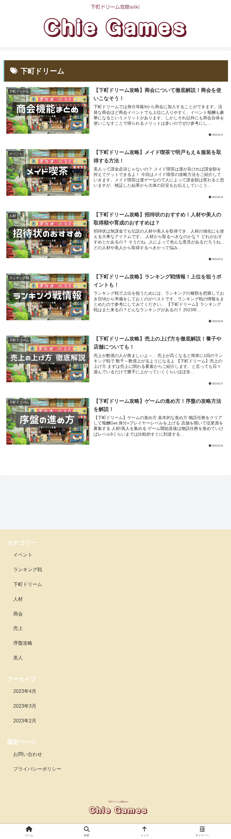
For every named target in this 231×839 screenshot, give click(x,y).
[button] (213, 753)
